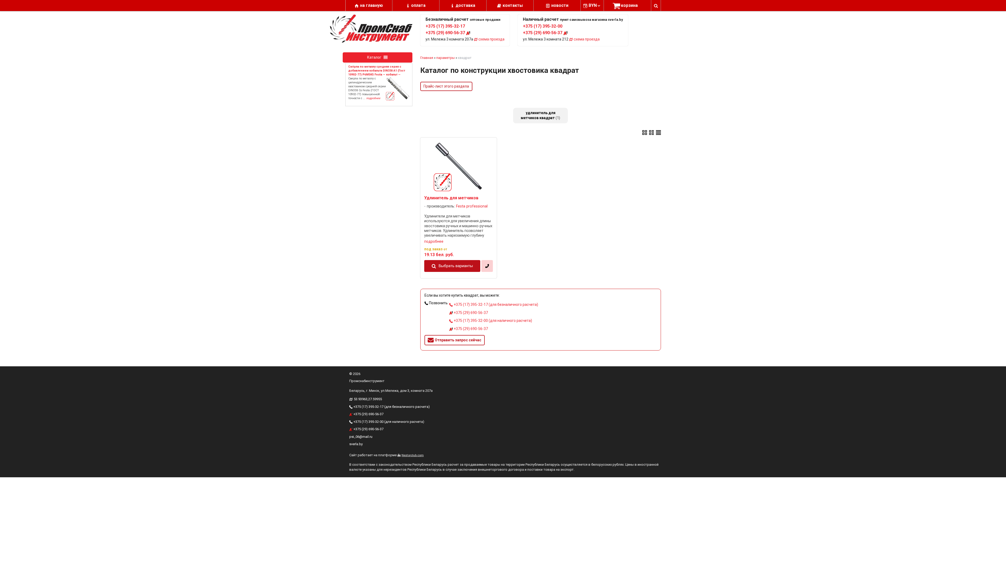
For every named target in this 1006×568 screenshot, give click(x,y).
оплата (418, 5)
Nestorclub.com (413, 455)
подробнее (433, 241)
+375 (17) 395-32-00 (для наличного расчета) (492, 320)
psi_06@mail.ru (360, 437)
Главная (426, 58)
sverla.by (356, 444)
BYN (593, 5)
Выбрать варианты (456, 265)
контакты (513, 5)
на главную (371, 5)
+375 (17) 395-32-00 (542, 26)
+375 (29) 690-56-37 (446, 32)
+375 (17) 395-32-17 (445, 26)
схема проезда (491, 39)
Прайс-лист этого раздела (446, 86)
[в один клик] (487, 266)
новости (559, 5)
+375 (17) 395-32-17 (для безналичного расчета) (495, 304)
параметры (445, 58)
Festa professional (472, 206)
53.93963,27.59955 (368, 399)
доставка (465, 5)
